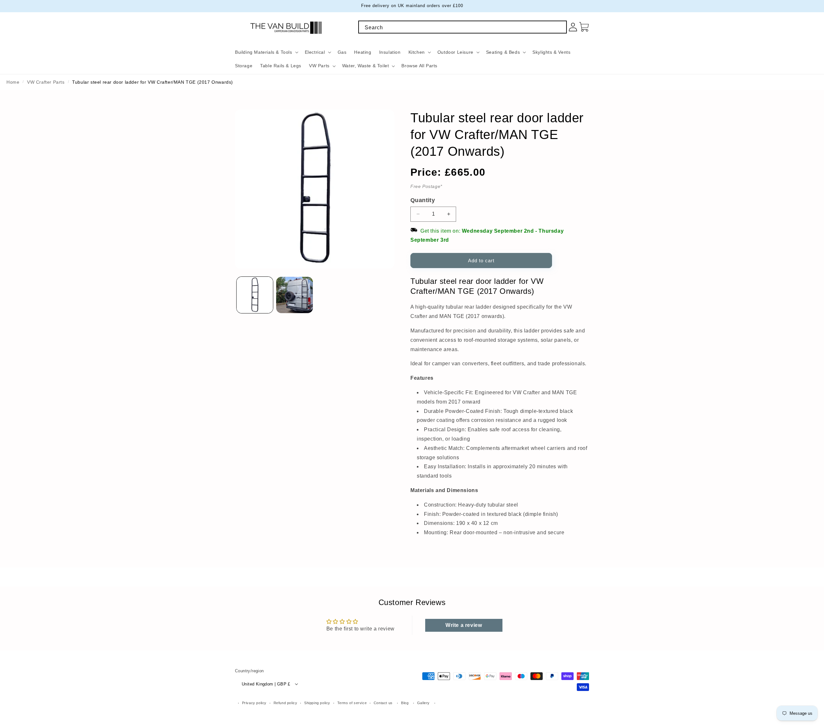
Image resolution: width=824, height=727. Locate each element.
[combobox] (462, 27)
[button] (266, 52)
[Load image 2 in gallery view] (294, 295)
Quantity (422, 200)
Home (12, 82)
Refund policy (285, 703)
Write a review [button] (463, 625)
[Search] (560, 28)
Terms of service (352, 703)
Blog (404, 703)
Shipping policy (317, 703)
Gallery (423, 703)
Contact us (383, 703)
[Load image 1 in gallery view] (255, 295)
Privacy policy (254, 703)
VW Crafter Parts (46, 82)
